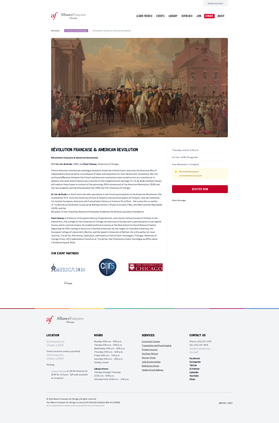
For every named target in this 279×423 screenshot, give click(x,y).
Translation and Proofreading (156, 345)
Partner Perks (149, 357)
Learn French (144, 16)
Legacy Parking (58, 371)
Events (160, 16)
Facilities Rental (150, 353)
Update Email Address (152, 369)
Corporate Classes (151, 341)
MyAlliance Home (150, 365)
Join (198, 16)
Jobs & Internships (151, 361)
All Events (55, 30)
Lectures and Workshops (76, 30)
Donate (209, 16)
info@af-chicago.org (199, 348)
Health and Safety (215, 3)
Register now (200, 189)
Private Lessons (150, 349)
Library (173, 16)
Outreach (186, 16)
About (221, 16)
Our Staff (193, 351)
